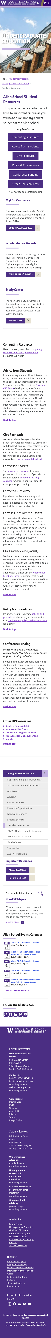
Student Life (13, 848)
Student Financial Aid (17, 726)
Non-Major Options (17, 813)
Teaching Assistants (18, 1245)
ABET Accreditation (17, 853)
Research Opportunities (19, 808)
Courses (13, 1242)
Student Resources (19, 825)
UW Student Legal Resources (21, 732)
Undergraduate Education (15, 83)
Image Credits (15, 1120)
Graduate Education (18, 1230)
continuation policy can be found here (27, 620)
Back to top (9, 420)
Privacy (12, 1114)
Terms (12, 1117)
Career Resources (16, 802)
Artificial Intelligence (16, 1261)
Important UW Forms (17, 729)
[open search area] (38, 3)
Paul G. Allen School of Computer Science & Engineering (3, 78)
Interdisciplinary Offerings (21, 1239)
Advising (11, 796)
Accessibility (15, 1111)
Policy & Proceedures (25, 165)
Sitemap (13, 1108)
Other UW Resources (25, 184)
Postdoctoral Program (19, 1233)
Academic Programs (19, 78)
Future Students (16, 1224)
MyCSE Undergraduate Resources (25, 831)
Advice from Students (25, 146)
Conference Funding (25, 174)
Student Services (15, 819)
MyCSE (12, 1105)
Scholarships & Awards (19, 836)
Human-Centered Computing (20, 1267)
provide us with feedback (29, 459)
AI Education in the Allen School (23, 785)
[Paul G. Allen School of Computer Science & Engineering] (25, 2)
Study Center (14, 842)
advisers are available (19, 471)
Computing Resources (25, 137)
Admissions (13, 791)
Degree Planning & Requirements (24, 779)
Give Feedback (25, 156)
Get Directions (16, 1098)
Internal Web (15, 1101)
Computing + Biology (17, 1264)
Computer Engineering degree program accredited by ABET (25, 1316)
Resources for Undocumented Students (20, 737)
